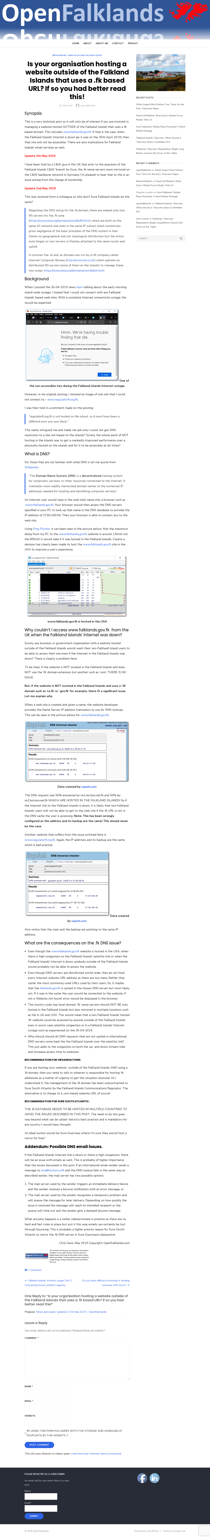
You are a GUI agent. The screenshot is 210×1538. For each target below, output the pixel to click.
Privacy (133, 43)
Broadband (59, 55)
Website (30, 1415)
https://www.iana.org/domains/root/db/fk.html (60, 221)
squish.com (89, 787)
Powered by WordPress (146, 1531)
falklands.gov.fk (50, 988)
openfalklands (87, 105)
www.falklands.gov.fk (39, 505)
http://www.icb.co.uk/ (80, 260)
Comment (32, 1338)
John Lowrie (142, 218)
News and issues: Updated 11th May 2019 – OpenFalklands (71, 1312)
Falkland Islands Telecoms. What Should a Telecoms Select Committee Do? (159, 207)
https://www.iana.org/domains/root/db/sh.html (74, 271)
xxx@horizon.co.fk (52, 1170)
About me (102, 43)
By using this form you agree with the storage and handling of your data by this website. (74, 1433)
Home (75, 43)
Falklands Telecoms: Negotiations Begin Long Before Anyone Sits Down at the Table (159, 222)
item (79, 287)
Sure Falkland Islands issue (84, 55)
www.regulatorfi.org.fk (62, 399)
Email (29, 1401)
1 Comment (35, 1270)
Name (29, 1386)
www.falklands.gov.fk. (78, 132)
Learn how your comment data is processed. (96, 1453)
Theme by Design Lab (174, 1531)
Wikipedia (31, 467)
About (87, 43)
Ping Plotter (41, 529)
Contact (118, 43)
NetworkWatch (144, 181)
